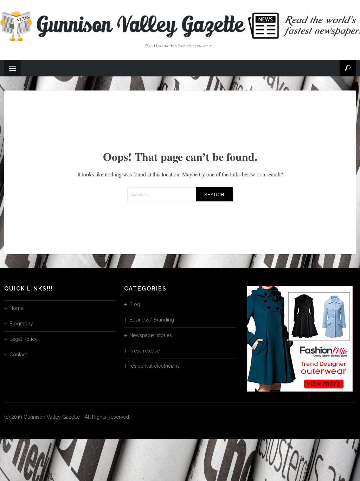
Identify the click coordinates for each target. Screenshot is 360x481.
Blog (134, 304)
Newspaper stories (150, 335)
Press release (144, 351)
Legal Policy (23, 339)
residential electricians (154, 366)
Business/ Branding (151, 320)
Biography (21, 323)
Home (16, 308)
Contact (18, 354)
